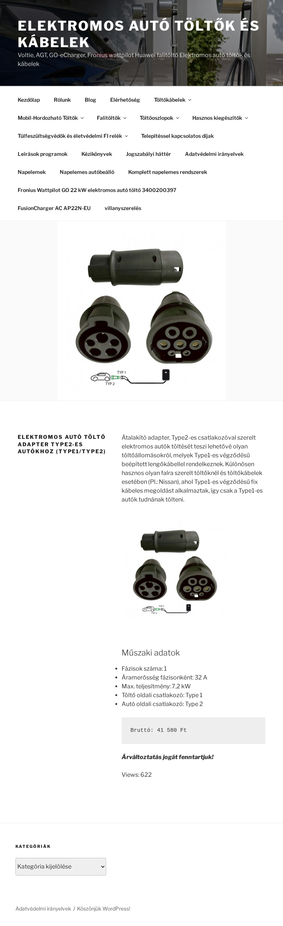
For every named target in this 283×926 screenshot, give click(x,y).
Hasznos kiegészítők (217, 118)
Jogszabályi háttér (148, 154)
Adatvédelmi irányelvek (214, 154)
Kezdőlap (29, 100)
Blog (90, 100)
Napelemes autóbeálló (87, 172)
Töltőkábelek (169, 100)
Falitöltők (108, 118)
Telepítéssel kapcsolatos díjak (177, 136)
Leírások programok (42, 154)
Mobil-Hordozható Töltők (48, 118)
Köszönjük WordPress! (103, 908)
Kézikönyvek (96, 154)
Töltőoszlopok (156, 118)
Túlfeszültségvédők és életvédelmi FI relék (70, 136)
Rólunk (62, 100)
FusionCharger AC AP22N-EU (54, 208)
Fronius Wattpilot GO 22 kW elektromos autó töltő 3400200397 (97, 190)
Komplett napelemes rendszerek (167, 172)
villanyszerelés (123, 208)
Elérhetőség (125, 100)
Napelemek (32, 172)
